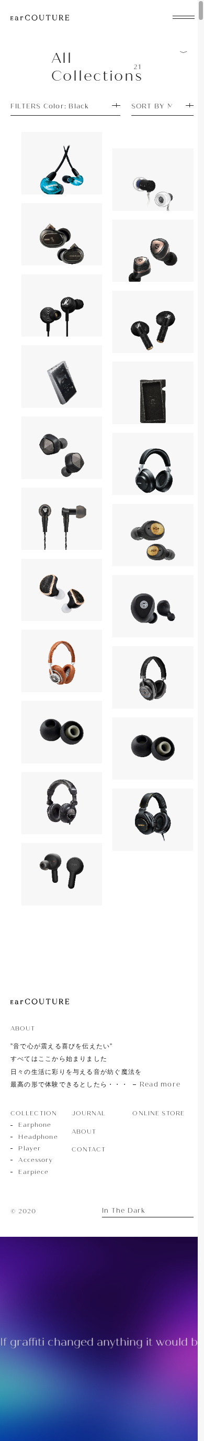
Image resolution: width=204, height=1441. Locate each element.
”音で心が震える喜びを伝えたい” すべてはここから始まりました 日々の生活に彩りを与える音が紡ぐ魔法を (95, 1065)
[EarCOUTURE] (39, 1002)
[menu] (183, 16)
